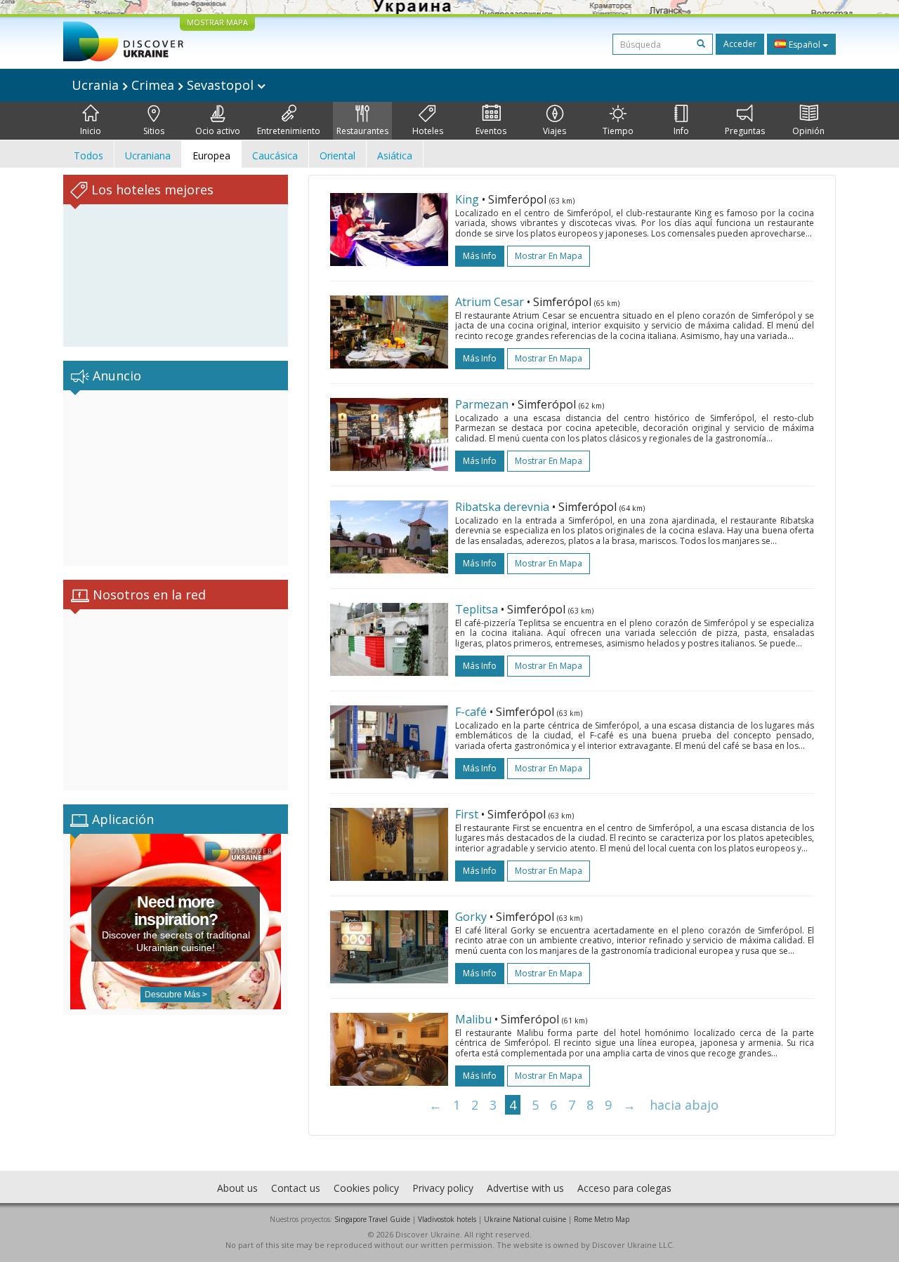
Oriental (337, 155)
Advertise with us (525, 1188)
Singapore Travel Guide (372, 1219)
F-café (471, 711)
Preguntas (745, 131)
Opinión (808, 131)
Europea (211, 155)
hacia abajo (684, 1104)
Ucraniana (148, 155)
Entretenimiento (288, 131)
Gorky (471, 916)
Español (804, 45)
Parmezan (481, 404)
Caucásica (275, 155)
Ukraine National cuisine (525, 1219)
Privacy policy (442, 1188)
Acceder (739, 44)
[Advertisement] (175, 478)
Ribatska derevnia (502, 506)
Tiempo (618, 131)
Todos (88, 155)
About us (237, 1188)
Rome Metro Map (601, 1219)
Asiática (394, 155)
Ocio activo (217, 131)
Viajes (554, 131)
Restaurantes (362, 131)
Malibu (473, 1019)
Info (681, 131)
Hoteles (427, 131)
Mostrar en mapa (548, 256)
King (467, 199)
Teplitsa (476, 609)
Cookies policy (366, 1188)
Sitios (153, 131)
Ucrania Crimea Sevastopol (164, 85)
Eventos (490, 131)
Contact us (295, 1188)
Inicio (90, 131)
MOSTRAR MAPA (217, 22)
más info (480, 256)
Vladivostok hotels (447, 1219)
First (466, 814)
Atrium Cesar (489, 302)
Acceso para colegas (624, 1188)
